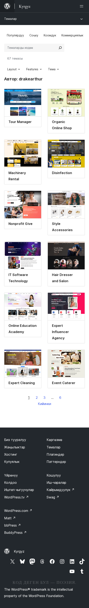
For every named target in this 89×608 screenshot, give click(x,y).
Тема (51, 69)
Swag (53, 497)
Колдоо (10, 482)
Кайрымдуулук (61, 490)
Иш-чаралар (56, 482)
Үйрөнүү (11, 475)
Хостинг (10, 454)
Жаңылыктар (14, 447)
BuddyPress (15, 532)
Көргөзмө (54, 440)
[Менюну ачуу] (82, 6)
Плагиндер (55, 454)
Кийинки (44, 404)
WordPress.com (18, 511)
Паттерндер (56, 462)
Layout (12, 69)
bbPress (12, 525)
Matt (10, 518)
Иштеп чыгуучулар (19, 490)
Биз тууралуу (15, 440)
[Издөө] (60, 48)
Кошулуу (54, 475)
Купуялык (11, 462)
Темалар (10, 18)
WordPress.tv (16, 497)
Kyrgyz (19, 551)
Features (32, 69)
